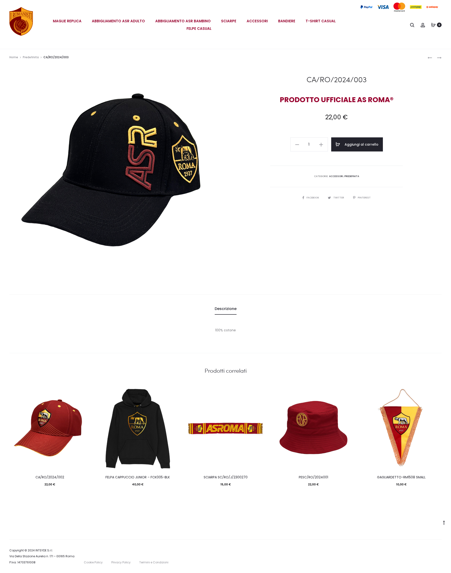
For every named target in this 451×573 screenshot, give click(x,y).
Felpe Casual (199, 28)
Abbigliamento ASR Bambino (183, 21)
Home (13, 57)
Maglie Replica (67, 21)
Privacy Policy (121, 562)
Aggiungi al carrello (361, 144)
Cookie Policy (93, 562)
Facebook (313, 197)
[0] (433, 25)
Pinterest (364, 197)
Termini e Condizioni (153, 562)
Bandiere (286, 21)
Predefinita (31, 57)
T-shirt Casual (321, 21)
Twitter (339, 197)
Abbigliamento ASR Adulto (118, 21)
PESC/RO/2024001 (313, 477)
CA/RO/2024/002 (49, 477)
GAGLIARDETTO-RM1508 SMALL (401, 477)
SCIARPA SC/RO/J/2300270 (226, 477)
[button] (297, 144)
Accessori (257, 21)
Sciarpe (228, 21)
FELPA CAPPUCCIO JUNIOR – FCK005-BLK (137, 477)
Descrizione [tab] (226, 308)
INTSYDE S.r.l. (44, 550)
